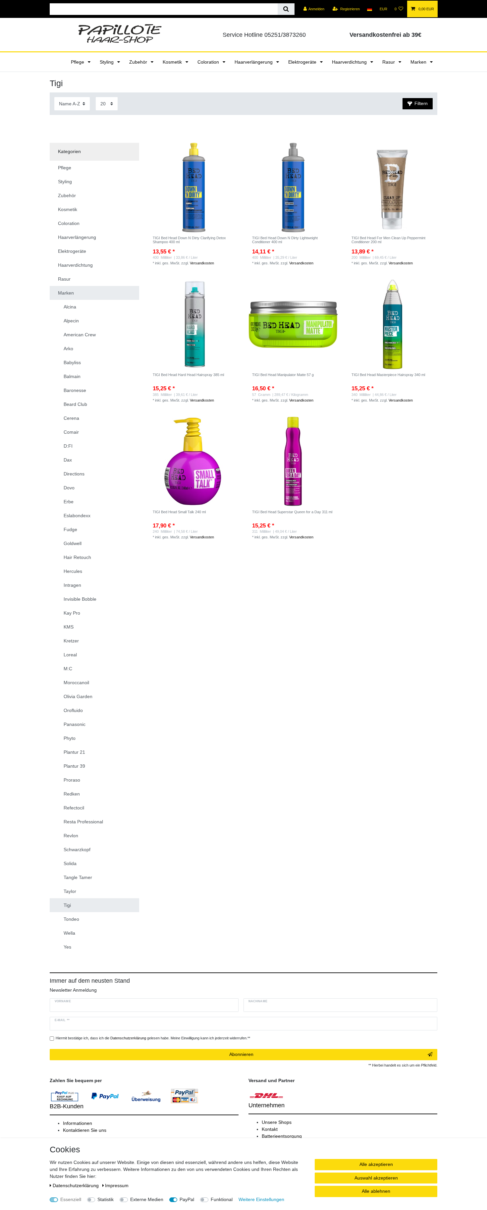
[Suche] (286, 9)
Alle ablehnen (376, 1191)
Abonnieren (241, 1054)
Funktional (222, 1199)
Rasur (389, 62)
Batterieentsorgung (282, 1136)
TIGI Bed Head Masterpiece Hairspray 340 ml (388, 375)
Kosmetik (173, 62)
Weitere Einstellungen (261, 1199)
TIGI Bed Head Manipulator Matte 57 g (283, 375)
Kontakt (270, 1129)
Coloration (208, 62)
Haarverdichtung (350, 62)
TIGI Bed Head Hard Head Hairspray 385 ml (188, 375)
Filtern (421, 103)
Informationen (77, 1123)
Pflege (78, 62)
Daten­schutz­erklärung (76, 1185)
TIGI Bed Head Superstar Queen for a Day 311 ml (292, 512)
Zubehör (138, 62)
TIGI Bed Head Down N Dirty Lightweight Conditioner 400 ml (285, 240)
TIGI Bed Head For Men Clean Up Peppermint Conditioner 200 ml (388, 240)
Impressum (117, 1185)
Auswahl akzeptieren (376, 1178)
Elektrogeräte (303, 62)
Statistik (105, 1199)
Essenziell (70, 1199)
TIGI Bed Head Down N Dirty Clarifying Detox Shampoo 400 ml (189, 240)
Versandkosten (202, 263)
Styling (107, 62)
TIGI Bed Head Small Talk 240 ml (179, 512)
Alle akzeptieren (376, 1164)
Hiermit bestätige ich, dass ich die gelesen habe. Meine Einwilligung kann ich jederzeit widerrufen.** (153, 1038)
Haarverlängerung (254, 62)
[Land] (369, 9)
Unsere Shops (277, 1122)
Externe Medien (146, 1199)
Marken (419, 62)
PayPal (187, 1199)
